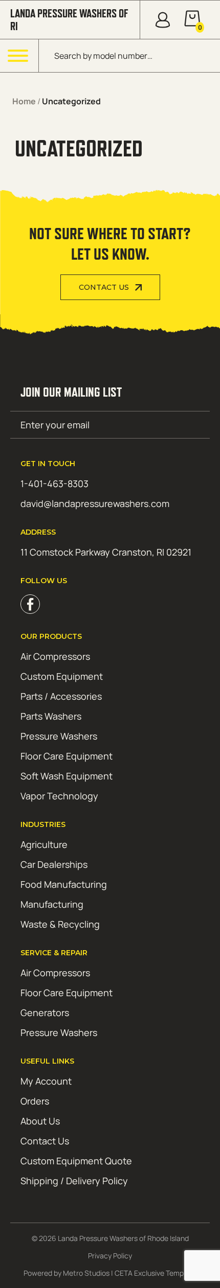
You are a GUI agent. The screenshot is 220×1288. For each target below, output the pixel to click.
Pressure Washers (58, 736)
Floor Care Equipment (66, 756)
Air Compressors (55, 656)
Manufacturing (51, 904)
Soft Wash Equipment (66, 776)
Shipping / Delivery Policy (74, 1181)
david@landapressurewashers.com (94, 503)
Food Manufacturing (63, 884)
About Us (40, 1121)
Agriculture (44, 844)
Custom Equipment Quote (76, 1161)
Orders (34, 1101)
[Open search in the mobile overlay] (129, 55)
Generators (44, 1012)
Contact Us (104, 287)
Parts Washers (50, 716)
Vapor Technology (59, 796)
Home (24, 101)
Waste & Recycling (60, 924)
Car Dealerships (53, 864)
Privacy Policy (110, 1255)
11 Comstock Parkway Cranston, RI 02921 (105, 552)
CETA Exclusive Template (155, 1273)
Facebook (30, 604)
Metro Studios (86, 1273)
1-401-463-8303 (54, 483)
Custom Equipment (61, 676)
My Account (46, 1081)
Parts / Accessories (61, 696)
